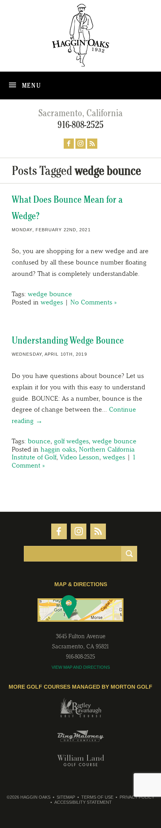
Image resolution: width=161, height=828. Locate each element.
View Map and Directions (81, 667)
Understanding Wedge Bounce (68, 340)
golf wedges (71, 441)
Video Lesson (79, 457)
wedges (52, 302)
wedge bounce (50, 294)
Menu (30, 85)
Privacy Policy (137, 797)
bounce (39, 441)
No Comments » (93, 302)
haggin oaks (58, 449)
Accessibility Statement (83, 802)
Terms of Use (97, 797)
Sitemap (66, 797)
